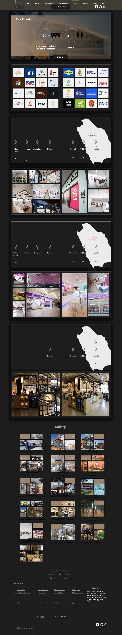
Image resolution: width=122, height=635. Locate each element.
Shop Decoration (75, 603)
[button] (60, 6)
